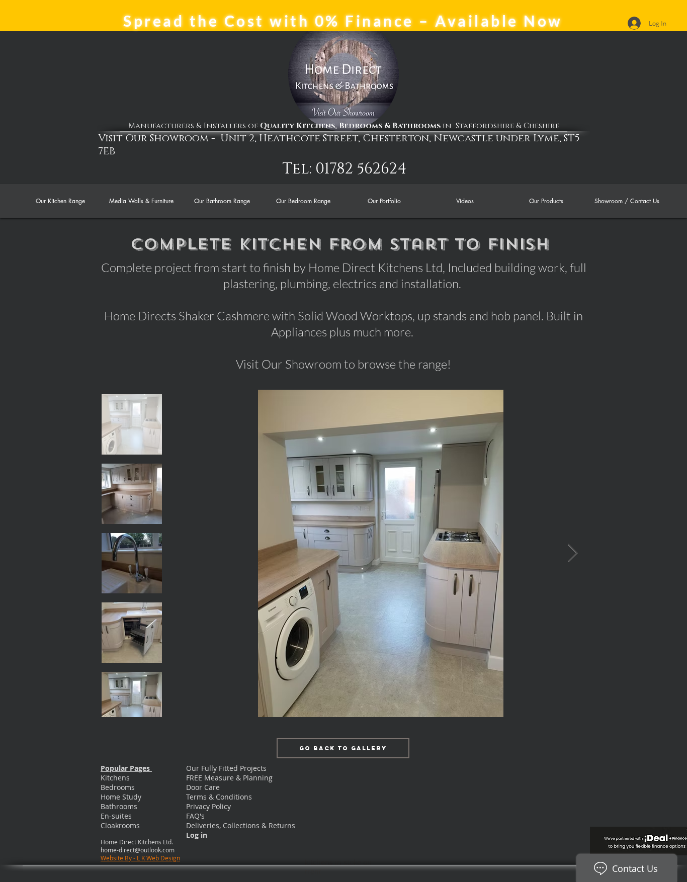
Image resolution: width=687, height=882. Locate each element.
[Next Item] (572, 553)
